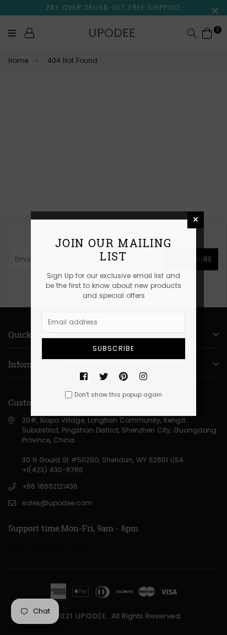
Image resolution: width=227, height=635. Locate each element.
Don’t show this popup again (118, 394)
